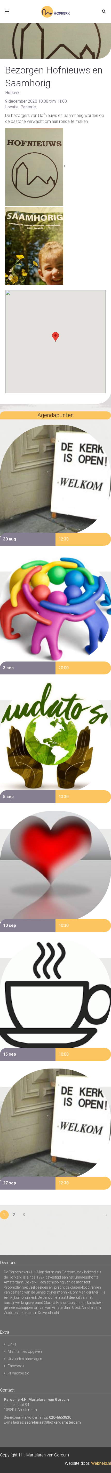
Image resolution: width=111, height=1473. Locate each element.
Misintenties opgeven (25, 1351)
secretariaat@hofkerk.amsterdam (53, 1422)
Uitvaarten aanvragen (25, 1359)
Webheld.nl (101, 1463)
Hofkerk (12, 92)
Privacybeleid (18, 1373)
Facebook (16, 1366)
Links (12, 1344)
